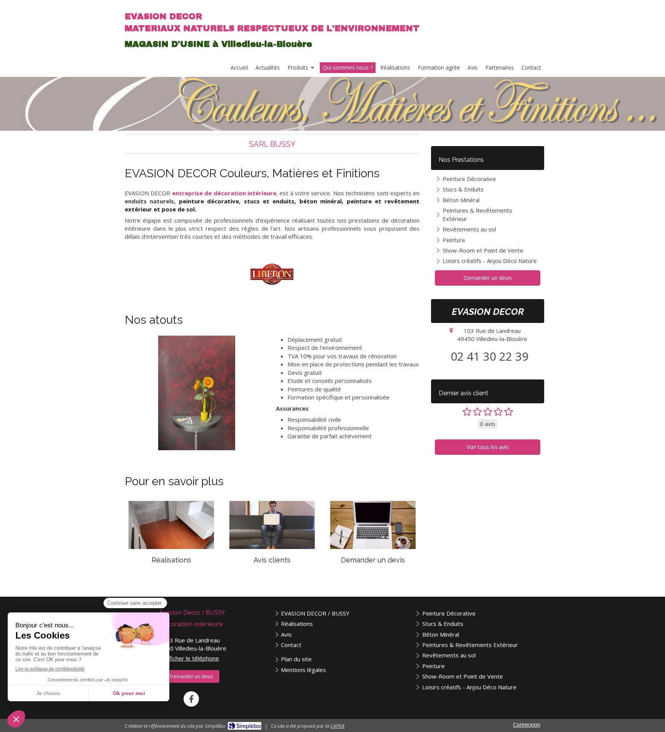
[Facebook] (191, 699)
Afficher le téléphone (191, 658)
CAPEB (337, 725)
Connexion (526, 724)
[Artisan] (272, 274)
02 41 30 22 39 (489, 356)
